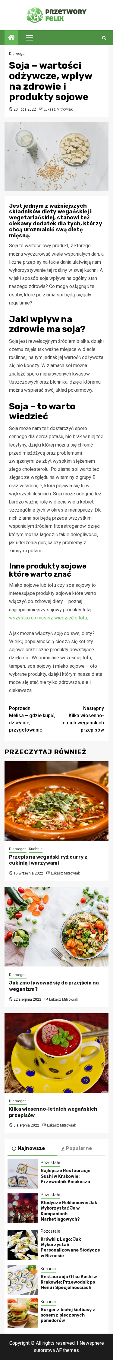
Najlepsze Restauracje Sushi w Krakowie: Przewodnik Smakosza (65, 1176)
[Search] (104, 38)
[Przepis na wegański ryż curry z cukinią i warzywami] (56, 801)
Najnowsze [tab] (31, 1148)
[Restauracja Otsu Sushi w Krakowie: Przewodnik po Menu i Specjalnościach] (23, 1280)
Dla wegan (18, 54)
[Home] (11, 38)
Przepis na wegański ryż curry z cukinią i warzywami (48, 860)
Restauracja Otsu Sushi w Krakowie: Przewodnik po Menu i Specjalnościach (69, 1282)
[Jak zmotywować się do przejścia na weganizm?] (56, 927)
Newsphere (92, 1343)
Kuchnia (35, 849)
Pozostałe (50, 1162)
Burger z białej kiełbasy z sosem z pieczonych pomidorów (68, 1315)
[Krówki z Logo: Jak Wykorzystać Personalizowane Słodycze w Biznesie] (23, 1245)
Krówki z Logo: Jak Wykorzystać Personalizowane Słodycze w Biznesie (70, 1247)
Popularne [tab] (79, 1148)
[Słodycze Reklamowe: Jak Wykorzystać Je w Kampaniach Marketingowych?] (23, 1208)
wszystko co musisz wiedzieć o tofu (48, 618)
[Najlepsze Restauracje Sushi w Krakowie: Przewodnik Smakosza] (23, 1174)
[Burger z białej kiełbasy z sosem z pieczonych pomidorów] (23, 1313)
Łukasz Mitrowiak (58, 109)
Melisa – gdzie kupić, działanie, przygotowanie (32, 719)
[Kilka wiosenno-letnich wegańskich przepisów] (56, 1053)
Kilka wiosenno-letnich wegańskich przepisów (82, 719)
